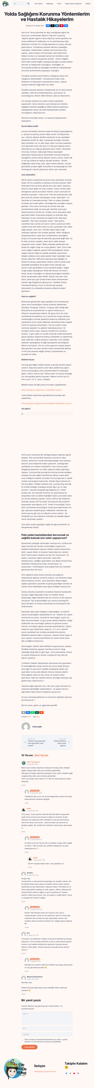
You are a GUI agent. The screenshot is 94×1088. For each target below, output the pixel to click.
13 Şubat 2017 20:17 (36, 839)
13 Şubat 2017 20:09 (36, 793)
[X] (70, 1073)
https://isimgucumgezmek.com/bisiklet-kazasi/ (41, 390)
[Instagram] (78, 1073)
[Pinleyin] (61, 25)
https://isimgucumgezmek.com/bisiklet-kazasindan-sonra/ (46, 403)
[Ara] (28, 3)
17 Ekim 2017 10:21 (35, 961)
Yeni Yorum (41, 755)
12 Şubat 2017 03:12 (32, 811)
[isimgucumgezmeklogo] (5, 3)
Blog (29, 717)
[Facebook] (66, 1073)
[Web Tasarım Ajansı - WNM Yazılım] (47, 1086)
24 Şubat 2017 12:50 (39, 860)
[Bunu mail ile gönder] (23, 712)
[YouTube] (74, 1073)
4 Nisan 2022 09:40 (33, 979)
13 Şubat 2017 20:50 (36, 909)
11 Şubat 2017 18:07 (32, 764)
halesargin (37, 726)
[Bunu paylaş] (48, 25)
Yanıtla (23, 785)
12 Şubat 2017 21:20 (32, 875)
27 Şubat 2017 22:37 (33, 935)
